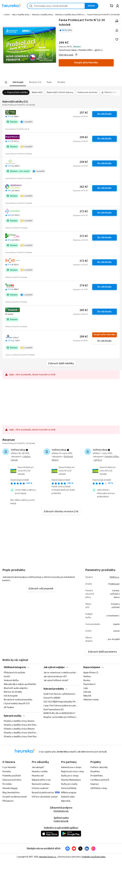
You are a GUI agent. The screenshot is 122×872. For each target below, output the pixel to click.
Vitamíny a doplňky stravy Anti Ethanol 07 (21, 725)
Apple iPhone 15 (90, 672)
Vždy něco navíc (66, 54)
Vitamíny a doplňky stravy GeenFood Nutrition (21, 732)
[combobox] (56, 6)
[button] (18, 82)
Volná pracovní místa (11, 779)
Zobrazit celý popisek (40, 588)
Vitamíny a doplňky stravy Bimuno (19, 728)
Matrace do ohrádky (13, 691)
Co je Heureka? (9, 767)
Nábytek (87, 695)
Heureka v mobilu (40, 771)
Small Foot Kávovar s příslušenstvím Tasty (60, 694)
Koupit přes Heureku (104, 334)
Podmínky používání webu (93, 856)
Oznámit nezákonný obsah (14, 796)
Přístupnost (8, 801)
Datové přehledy (68, 788)
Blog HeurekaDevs (11, 792)
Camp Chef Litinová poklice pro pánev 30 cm (60, 705)
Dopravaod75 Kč (80, 289)
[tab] (18, 82)
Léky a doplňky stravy (20, 14)
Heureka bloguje (10, 788)
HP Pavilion (9, 707)
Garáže (7, 676)
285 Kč (84, 310)
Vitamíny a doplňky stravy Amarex (19, 721)
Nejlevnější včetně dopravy (60, 92)
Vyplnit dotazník (61, 821)
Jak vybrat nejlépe (54, 667)
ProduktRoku (96, 775)
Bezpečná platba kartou (43, 792)
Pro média (7, 784)
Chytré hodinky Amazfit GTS (17, 703)
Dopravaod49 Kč (80, 141)
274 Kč (84, 286)
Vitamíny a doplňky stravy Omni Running (21, 736)
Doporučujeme (91, 667)
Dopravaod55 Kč (80, 264)
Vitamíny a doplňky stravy (42, 14)
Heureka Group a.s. (47, 856)
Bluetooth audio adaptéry (16, 688)
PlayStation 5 (89, 684)
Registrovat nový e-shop (72, 771)
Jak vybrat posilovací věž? (55, 676)
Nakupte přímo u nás (41, 779)
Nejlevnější (37, 92)
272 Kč (84, 211)
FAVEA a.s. (115, 577)
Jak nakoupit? (38, 767)
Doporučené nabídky (17, 92)
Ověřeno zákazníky (99, 767)
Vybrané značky (12, 716)
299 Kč (84, 337)
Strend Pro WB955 (51, 697)
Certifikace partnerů (99, 779)
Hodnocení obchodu (87, 92)
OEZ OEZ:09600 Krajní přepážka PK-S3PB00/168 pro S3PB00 (60, 701)
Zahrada (87, 691)
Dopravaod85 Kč (80, 314)
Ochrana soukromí (40, 788)
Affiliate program (68, 792)
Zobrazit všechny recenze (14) (61, 511)
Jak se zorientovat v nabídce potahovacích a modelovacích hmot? (60, 672)
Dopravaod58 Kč (80, 240)
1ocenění (27, 121)
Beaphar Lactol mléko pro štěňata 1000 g (60, 717)
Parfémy (87, 676)
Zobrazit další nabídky (61, 363)
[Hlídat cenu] (117, 30)
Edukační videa (68, 796)
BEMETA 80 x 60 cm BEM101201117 (59, 713)
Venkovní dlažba (11, 680)
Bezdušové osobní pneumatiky (18, 699)
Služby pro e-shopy (70, 775)
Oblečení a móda (90, 699)
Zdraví (7, 14)
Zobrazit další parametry (102, 652)
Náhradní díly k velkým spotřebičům (20, 684)
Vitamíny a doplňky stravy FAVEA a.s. (70, 14)
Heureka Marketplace (71, 779)
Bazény (86, 680)
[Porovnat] (117, 21)
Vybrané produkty (53, 689)
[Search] (6, 82)
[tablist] (42, 82)
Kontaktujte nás (61, 811)
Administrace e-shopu (71, 767)
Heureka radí (37, 775)
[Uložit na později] (117, 39)
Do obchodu (104, 114)
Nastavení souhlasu (41, 784)
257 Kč (84, 113)
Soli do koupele (11, 695)
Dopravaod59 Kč (80, 116)
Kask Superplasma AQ (53, 709)
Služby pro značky (69, 784)
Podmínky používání (11, 775)
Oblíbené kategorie (15, 667)
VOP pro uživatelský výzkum (45, 796)
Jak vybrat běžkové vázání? (55, 680)
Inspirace (94, 784)
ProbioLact (114, 583)
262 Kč (84, 187)
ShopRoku (95, 771)
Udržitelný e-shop (98, 788)
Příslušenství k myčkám (14, 672)
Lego (85, 688)
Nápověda (65, 801)
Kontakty (6, 771)
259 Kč (84, 137)
